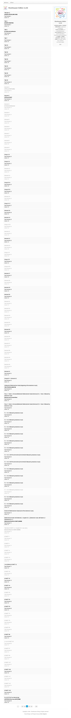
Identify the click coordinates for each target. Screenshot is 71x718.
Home (6, 2)
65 (29, 706)
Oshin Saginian (43, 714)
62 (22, 706)
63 (24, 706)
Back (12, 2)
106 (36, 706)
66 (31, 706)
